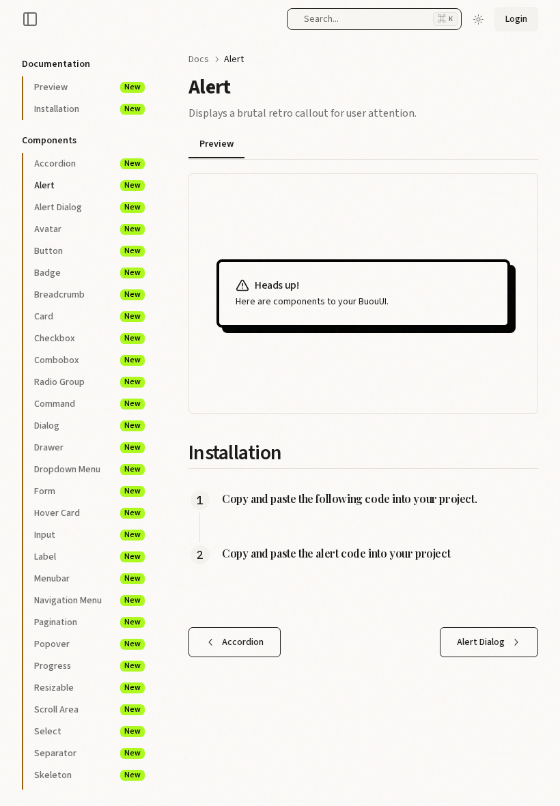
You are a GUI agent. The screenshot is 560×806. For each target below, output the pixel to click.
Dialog (87, 426)
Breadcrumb (87, 295)
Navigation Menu (87, 600)
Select (87, 731)
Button (87, 251)
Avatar (87, 229)
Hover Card (87, 513)
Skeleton (87, 775)
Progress (87, 666)
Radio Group (87, 382)
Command (87, 404)
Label (87, 557)
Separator (87, 753)
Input (87, 535)
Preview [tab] (216, 144)
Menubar (87, 579)
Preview (87, 87)
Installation (87, 109)
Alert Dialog (87, 207)
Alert (87, 185)
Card (87, 316)
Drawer (87, 448)
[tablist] (363, 146)
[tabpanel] (363, 293)
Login (516, 19)
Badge (87, 273)
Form (87, 491)
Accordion (87, 164)
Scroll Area (87, 710)
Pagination (87, 622)
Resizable (87, 688)
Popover (87, 644)
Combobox (87, 360)
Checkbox (87, 338)
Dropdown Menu (87, 469)
